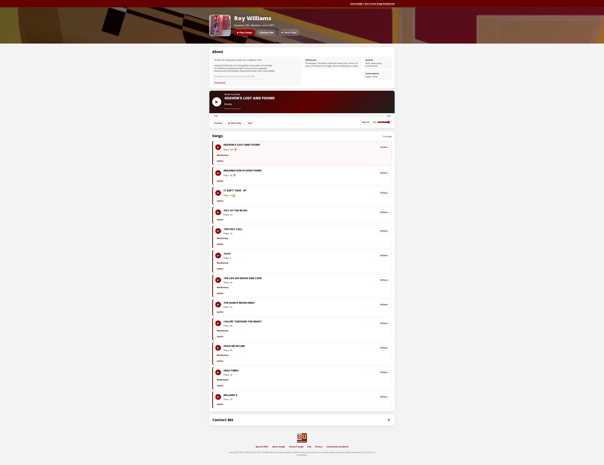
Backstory (222, 155)
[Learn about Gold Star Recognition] (233, 195)
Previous (218, 123)
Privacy (318, 446)
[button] (300, 147)
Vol (374, 122)
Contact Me (267, 32)
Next (250, 123)
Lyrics (220, 161)
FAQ (309, 446)
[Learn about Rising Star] (235, 149)
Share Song (235, 123)
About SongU (278, 446)
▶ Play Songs (244, 32)
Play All (365, 122)
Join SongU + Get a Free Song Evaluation (372, 4)
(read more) (219, 82)
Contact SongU (296, 446)
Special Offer (262, 446)
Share (385, 147)
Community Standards (337, 446)
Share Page (289, 32)
